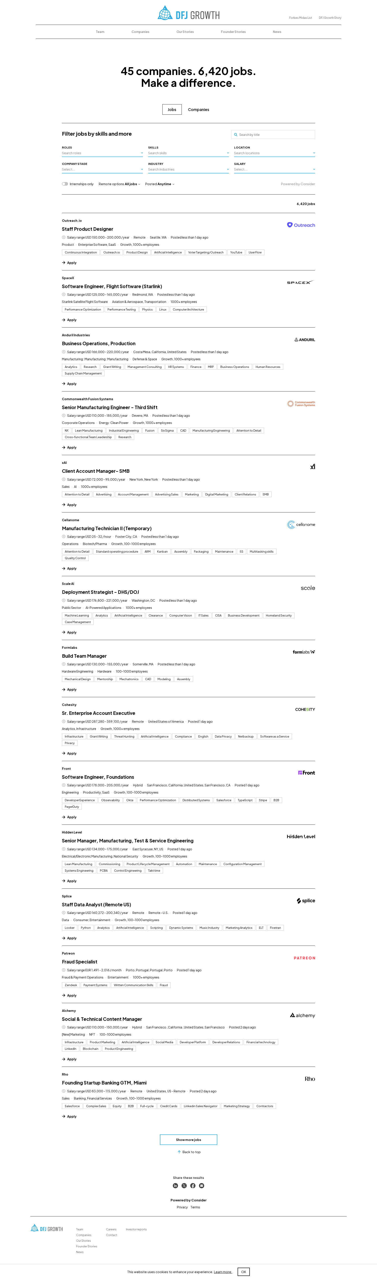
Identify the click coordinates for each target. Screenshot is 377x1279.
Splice (67, 896)
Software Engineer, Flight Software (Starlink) (112, 286)
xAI (64, 462)
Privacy (182, 1207)
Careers (111, 1229)
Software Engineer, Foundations (98, 777)
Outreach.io (72, 220)
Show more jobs (188, 1140)
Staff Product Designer (87, 229)
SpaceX (68, 278)
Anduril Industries (76, 335)
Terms (195, 1207)
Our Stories (185, 32)
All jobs (131, 184)
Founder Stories (233, 32)
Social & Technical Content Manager (102, 1019)
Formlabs (69, 647)
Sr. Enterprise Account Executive (98, 713)
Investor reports (136, 1229)
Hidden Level (72, 832)
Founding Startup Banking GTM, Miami (104, 1083)
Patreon (68, 953)
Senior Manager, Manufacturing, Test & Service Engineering (128, 841)
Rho (65, 1074)
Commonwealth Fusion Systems (87, 399)
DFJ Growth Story (330, 17)
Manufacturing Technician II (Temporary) (107, 528)
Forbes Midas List (300, 17)
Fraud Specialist (79, 962)
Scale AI (68, 584)
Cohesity (69, 705)
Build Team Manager (84, 656)
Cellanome (70, 520)
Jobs (172, 109)
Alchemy (69, 1011)
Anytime (164, 184)
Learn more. (223, 1272)
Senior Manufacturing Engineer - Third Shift (110, 407)
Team (100, 32)
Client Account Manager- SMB (96, 471)
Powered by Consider (298, 184)
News (277, 32)
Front (66, 768)
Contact (111, 1235)
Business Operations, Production (98, 343)
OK (243, 1272)
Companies (140, 32)
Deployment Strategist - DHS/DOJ (100, 592)
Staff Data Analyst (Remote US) (96, 904)
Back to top (192, 1152)
